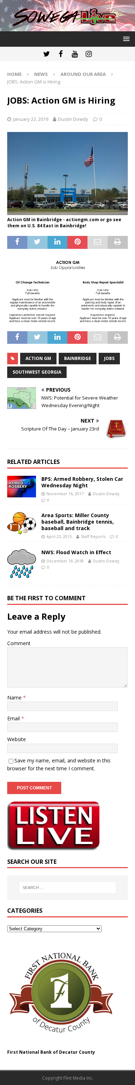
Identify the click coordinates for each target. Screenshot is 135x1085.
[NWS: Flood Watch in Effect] (21, 563)
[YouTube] (74, 54)
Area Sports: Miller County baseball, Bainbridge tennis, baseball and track (77, 522)
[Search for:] (67, 887)
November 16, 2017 (65, 493)
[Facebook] (60, 54)
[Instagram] (88, 54)
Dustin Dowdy (73, 119)
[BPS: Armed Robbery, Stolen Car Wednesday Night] (21, 486)
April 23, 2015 (59, 536)
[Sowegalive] (67, 26)
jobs (109, 358)
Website (16, 739)
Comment (19, 643)
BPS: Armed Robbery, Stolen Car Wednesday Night (82, 482)
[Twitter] (46, 54)
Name (15, 697)
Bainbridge (77, 358)
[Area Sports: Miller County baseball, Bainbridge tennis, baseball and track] (21, 523)
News (41, 74)
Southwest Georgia (37, 372)
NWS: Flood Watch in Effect (76, 552)
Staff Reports (93, 536)
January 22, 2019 (30, 119)
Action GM (38, 358)
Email (14, 718)
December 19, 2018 (65, 561)
